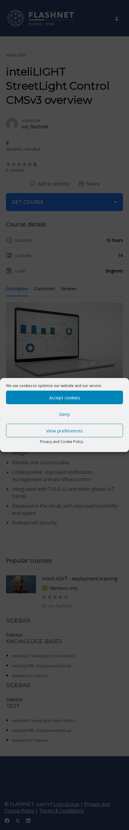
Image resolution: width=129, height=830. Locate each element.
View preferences (64, 431)
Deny (64, 414)
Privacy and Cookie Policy (61, 441)
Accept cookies (64, 398)
